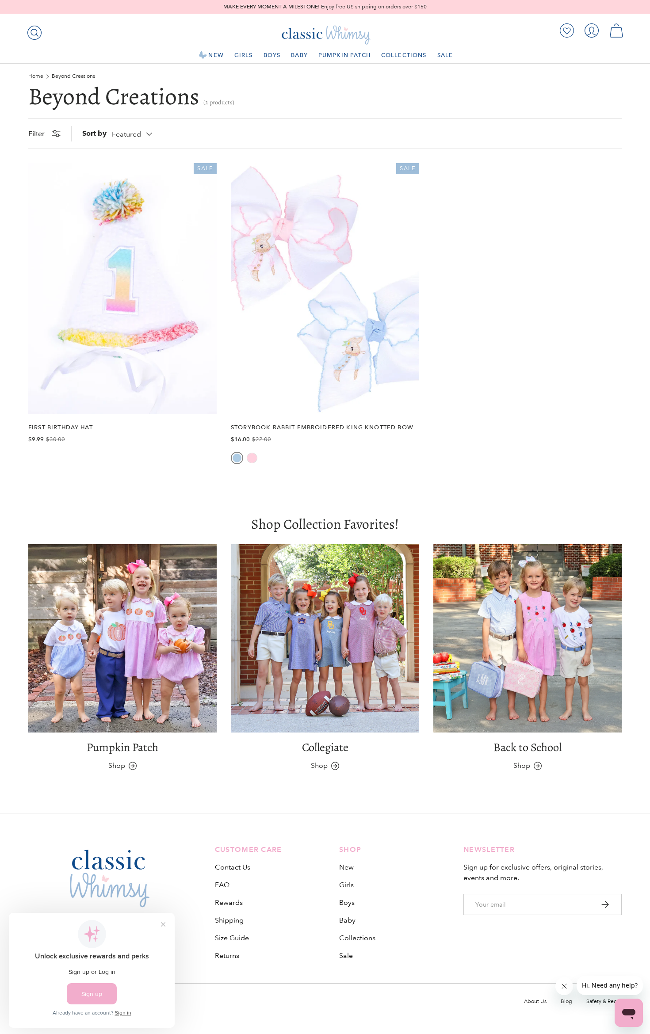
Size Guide (232, 938)
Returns (227, 955)
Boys (272, 55)
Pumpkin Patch (344, 55)
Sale (445, 55)
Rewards (229, 902)
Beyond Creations (73, 76)
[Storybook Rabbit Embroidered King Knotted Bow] (325, 288)
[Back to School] (527, 638)
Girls (243, 55)
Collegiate (325, 747)
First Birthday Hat (60, 427)
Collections (404, 55)
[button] (616, 30)
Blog (566, 1001)
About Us (535, 1001)
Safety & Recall (604, 1001)
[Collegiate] (325, 638)
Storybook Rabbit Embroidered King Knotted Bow (322, 427)
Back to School (527, 747)
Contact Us (232, 867)
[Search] (32, 31)
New (215, 55)
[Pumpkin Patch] (122, 638)
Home (35, 76)
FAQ (222, 885)
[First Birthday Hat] (122, 288)
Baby (299, 55)
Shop (116, 765)
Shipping (229, 920)
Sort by (94, 133)
